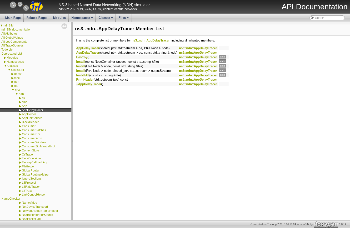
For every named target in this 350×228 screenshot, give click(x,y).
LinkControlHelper (34, 194)
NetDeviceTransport (35, 206)
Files (124, 19)
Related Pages (36, 18)
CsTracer (28, 154)
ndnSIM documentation (16, 29)
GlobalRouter (30, 170)
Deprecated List (11, 53)
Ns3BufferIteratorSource (37, 215)
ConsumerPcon (32, 138)
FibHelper (28, 166)
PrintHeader (85, 79)
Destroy (81, 57)
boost (17, 74)
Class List (17, 70)
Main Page (13, 18)
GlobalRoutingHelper (36, 174)
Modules (59, 18)
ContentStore (30, 150)
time (24, 102)
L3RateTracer (31, 186)
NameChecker (10, 198)
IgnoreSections (31, 178)
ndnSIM (9, 25)
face (17, 78)
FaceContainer (31, 158)
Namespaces (82, 19)
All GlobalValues (12, 37)
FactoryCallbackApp (35, 162)
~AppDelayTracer (88, 84)
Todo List (7, 49)
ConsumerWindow (34, 142)
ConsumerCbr (31, 134)
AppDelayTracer (32, 110)
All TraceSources (12, 45)
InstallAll (82, 75)
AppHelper (29, 114)
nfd (16, 86)
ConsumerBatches (34, 130)
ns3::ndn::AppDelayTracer (151, 40)
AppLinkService (32, 118)
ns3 (17, 90)
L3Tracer (28, 190)
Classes (106, 19)
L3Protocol (29, 182)
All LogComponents (14, 41)
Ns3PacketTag (31, 219)
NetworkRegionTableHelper (40, 210)
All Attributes (9, 33)
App (24, 106)
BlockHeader (30, 122)
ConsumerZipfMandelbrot (38, 146)
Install (80, 61)
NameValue (29, 202)
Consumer (28, 126)
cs (23, 98)
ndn (16, 81)
